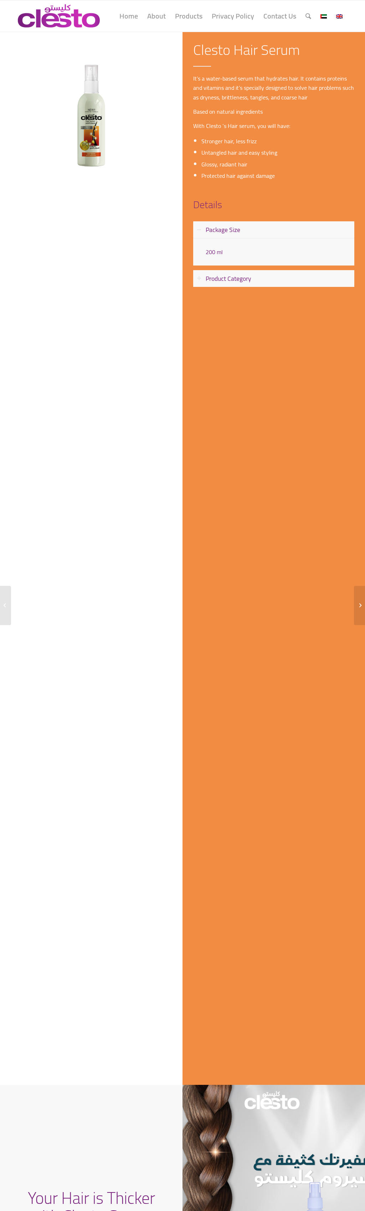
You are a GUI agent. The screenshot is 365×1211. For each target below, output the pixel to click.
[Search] (308, 16)
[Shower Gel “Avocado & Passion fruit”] (5, 605)
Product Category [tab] (228, 278)
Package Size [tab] (223, 230)
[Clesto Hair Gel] (359, 605)
